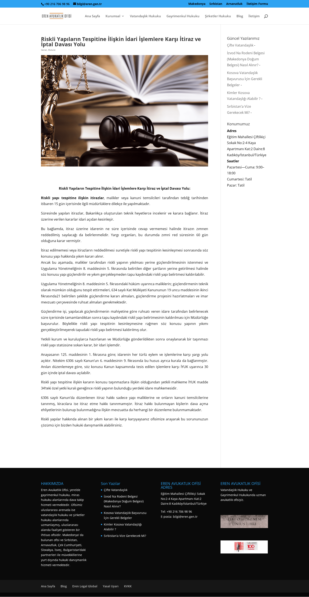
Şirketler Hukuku (218, 16)
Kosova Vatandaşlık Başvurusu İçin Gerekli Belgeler (244, 78)
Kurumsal (113, 16)
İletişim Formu (257, 4)
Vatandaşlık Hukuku (145, 16)
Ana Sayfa (92, 16)
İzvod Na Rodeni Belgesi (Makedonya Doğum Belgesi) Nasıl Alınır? (246, 59)
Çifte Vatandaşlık (240, 45)
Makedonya (196, 4)
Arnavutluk (234, 4)
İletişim (254, 16)
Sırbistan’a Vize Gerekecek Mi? (125, 536)
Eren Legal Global (84, 586)
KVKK (128, 586)
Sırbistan (215, 4)
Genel (44, 49)
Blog (239, 16)
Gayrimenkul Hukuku (182, 16)
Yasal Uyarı (111, 586)
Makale (51, 49)
